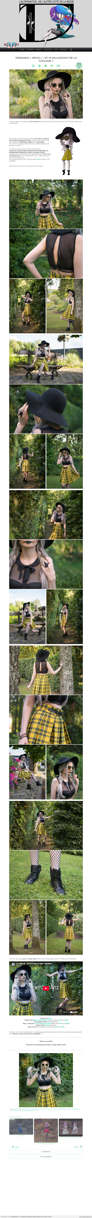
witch (36, 1110)
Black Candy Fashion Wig (42, 1020)
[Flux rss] (91, 1217)
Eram (41, 1109)
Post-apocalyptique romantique (71, 1137)
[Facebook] (84, 1217)
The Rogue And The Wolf (43, 1023)
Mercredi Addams (63, 1109)
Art (56, 49)
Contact (63, 49)
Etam (44, 1109)
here (38, 159)
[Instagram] (80, 1217)
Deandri (47, 1025)
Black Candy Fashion (30, 1109)
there (66, 1020)
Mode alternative (76, 1109)
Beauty (39, 49)
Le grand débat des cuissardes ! (46, 1143)
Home (22, 49)
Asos (50, 1018)
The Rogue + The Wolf (18, 1110)
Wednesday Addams (29, 1110)
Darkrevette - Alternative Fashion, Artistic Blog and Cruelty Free (31, 1216)
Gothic (51, 1109)
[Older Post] (81, 1147)
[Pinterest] (85, 1217)
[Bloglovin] (87, 1217)
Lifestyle (48, 49)
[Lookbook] (89, 1217)
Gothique (56, 1109)
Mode (69, 1109)
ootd (11, 1110)
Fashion (30, 49)
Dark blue (21, 1135)
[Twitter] (82, 1217)
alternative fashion (17, 1109)
